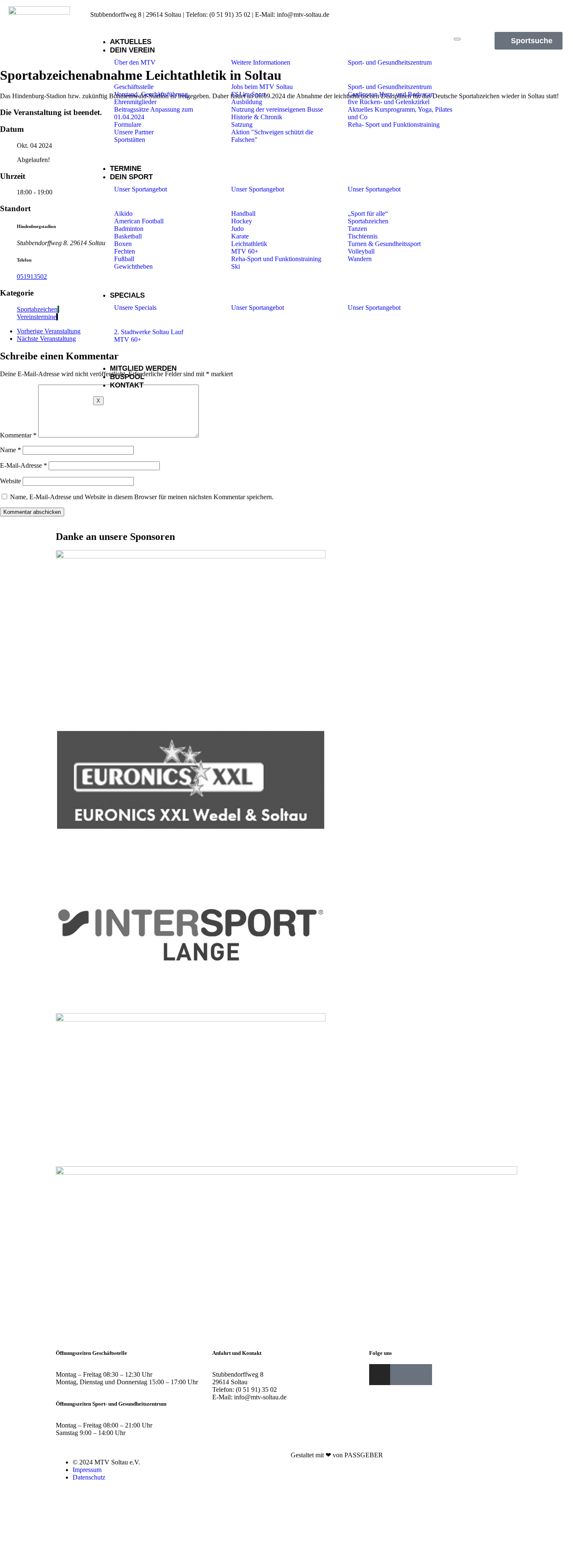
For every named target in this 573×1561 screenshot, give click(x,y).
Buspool (127, 377)
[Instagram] (379, 1374)
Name (10, 449)
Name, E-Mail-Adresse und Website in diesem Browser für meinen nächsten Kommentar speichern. (141, 496)
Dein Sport (131, 177)
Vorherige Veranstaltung (49, 331)
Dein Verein (132, 50)
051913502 (32, 276)
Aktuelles (130, 42)
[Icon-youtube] (563, 11)
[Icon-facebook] (549, 11)
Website (10, 481)
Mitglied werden (143, 368)
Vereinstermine (36, 316)
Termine (125, 169)
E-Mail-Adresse (23, 465)
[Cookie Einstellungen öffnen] (63, 1557)
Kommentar (18, 435)
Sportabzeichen (37, 309)
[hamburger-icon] (457, 39)
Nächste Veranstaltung (46, 338)
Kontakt (126, 385)
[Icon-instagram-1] (535, 11)
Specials (127, 295)
